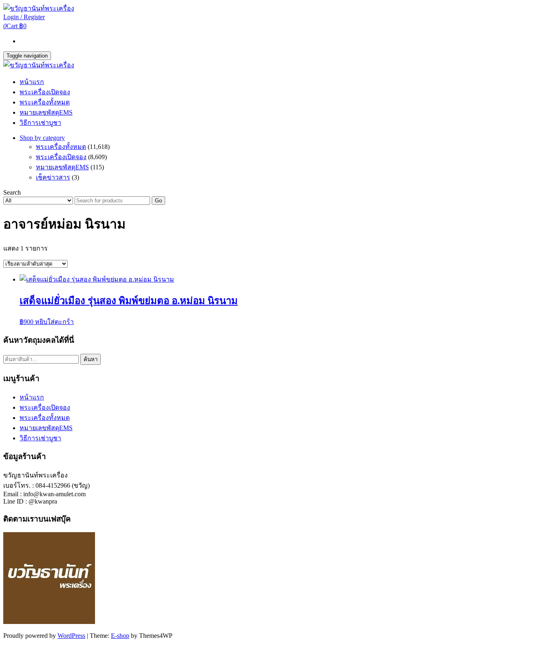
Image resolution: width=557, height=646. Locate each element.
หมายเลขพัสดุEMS (46, 112)
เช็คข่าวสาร (53, 177)
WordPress (71, 635)
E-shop (120, 635)
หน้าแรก (32, 81)
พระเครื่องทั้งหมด (45, 102)
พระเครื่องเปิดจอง (45, 92)
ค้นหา (90, 359)
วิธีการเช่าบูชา (40, 122)
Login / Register (24, 16)
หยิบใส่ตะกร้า (54, 321)
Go (158, 201)
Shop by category (42, 137)
